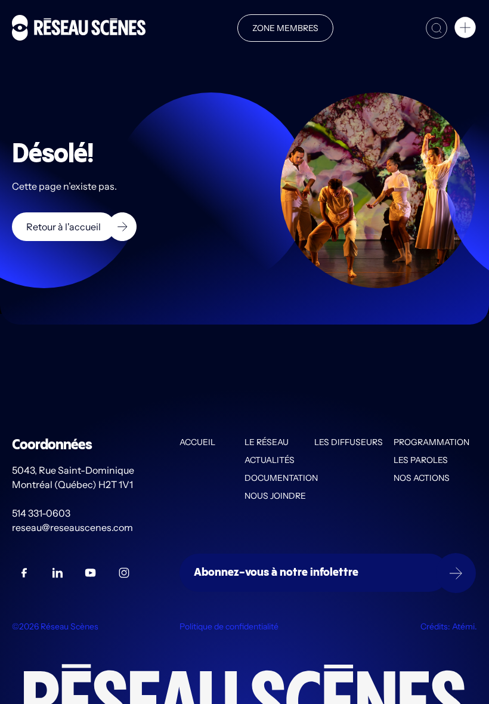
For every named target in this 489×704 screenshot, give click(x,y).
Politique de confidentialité (228, 626)
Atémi (463, 626)
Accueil (197, 442)
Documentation (279, 478)
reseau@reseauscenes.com (73, 527)
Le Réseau (266, 442)
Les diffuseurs (348, 442)
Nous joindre (275, 496)
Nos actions (422, 478)
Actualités (269, 460)
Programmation (431, 442)
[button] (465, 29)
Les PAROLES (421, 460)
